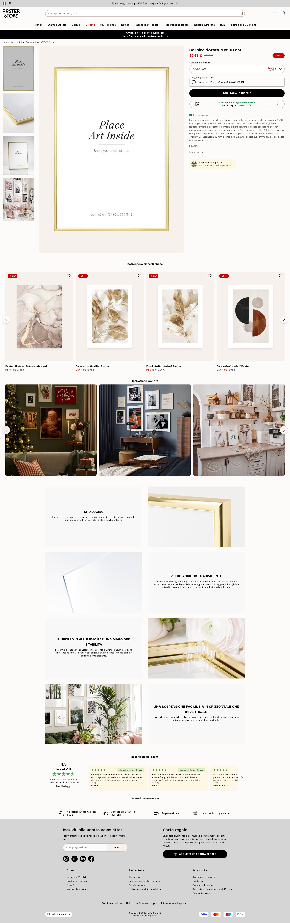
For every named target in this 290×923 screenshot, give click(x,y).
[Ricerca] (242, 13)
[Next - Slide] (284, 319)
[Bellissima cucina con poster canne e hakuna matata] (239, 430)
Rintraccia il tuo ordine (204, 877)
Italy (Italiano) (59, 914)
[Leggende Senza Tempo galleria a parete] (145, 430)
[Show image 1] (18, 68)
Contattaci (198, 881)
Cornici (18, 42)
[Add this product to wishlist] (277, 104)
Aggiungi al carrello (237, 93)
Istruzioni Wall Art (76, 877)
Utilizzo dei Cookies (137, 903)
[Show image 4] (18, 199)
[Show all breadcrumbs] (6, 42)
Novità (70, 885)
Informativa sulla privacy (175, 903)
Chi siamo (134, 877)
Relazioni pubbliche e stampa (145, 881)
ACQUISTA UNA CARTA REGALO (197, 854)
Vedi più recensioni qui (145, 797)
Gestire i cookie (201, 893)
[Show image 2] (18, 113)
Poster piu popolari (77, 881)
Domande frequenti (203, 885)
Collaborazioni (137, 885)
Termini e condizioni (113, 903)
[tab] (275, 13)
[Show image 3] (18, 155)
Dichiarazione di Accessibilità (145, 889)
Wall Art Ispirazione (77, 889)
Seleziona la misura (199, 62)
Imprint (155, 903)
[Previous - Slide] (6, 319)
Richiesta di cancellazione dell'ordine (212, 889)
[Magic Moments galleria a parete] (51, 430)
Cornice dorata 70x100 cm (40, 42)
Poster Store (152, 913)
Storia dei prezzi (197, 152)
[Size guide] (197, 104)
